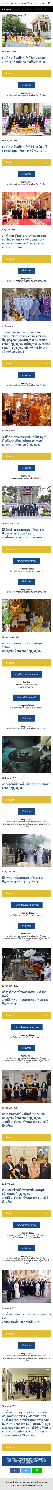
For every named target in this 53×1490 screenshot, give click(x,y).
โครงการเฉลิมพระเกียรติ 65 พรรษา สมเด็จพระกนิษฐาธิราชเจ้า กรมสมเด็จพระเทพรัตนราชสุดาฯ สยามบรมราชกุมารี (25, 9)
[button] (26, 73)
